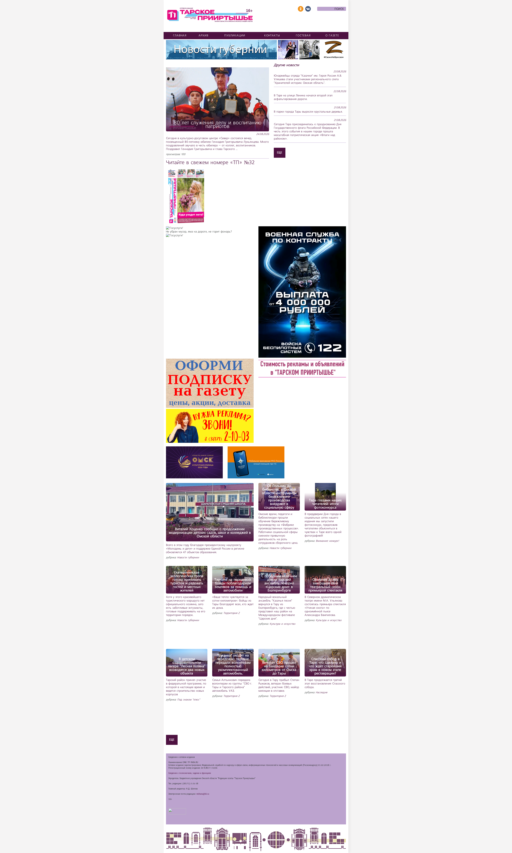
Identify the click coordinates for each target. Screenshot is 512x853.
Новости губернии (188, 557)
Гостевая (303, 35)
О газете (332, 35)
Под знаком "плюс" (188, 699)
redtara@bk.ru (202, 794)
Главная (180, 35)
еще (279, 152)
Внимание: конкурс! (327, 541)
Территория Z (231, 613)
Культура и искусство (282, 624)
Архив (203, 35)
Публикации (234, 35)
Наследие (321, 692)
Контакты (272, 35)
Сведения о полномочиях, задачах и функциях (189, 773)
